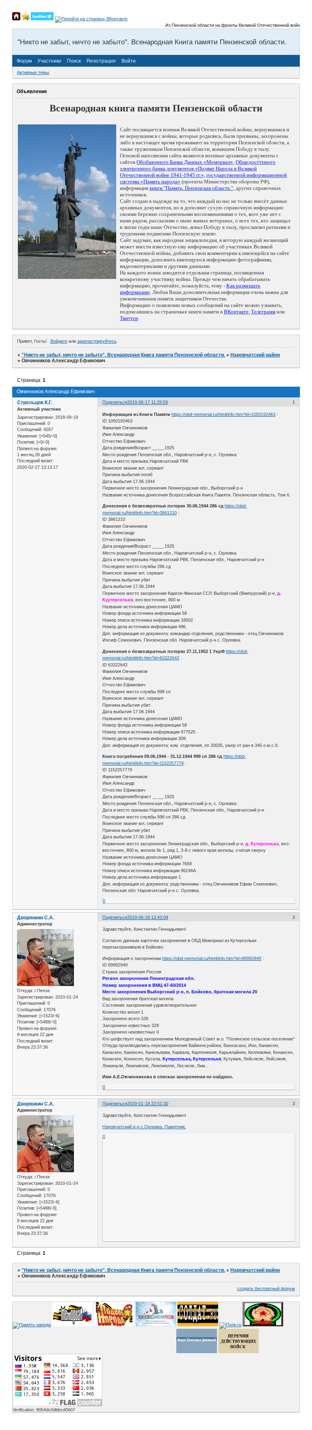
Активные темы (33, 72)
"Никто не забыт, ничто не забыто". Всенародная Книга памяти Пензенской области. (123, 355)
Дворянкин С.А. (35, 918)
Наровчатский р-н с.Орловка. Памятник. (144, 1126)
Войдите (58, 341)
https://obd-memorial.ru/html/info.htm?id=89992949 (211, 958)
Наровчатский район (255, 355)
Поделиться (114, 402)
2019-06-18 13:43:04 (147, 917)
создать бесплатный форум (266, 1288)
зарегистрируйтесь (97, 341)
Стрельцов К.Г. (34, 402)
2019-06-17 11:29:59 (147, 402)
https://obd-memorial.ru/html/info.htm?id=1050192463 (223, 414)
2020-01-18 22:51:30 (147, 1103)
